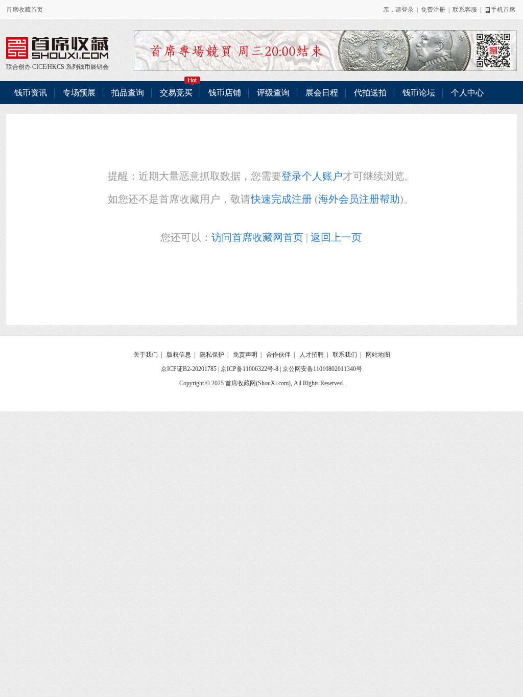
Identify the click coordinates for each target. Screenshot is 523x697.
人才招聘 (311, 354)
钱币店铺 (224, 92)
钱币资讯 (30, 92)
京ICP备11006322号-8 (249, 368)
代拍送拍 (370, 92)
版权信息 (179, 354)
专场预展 (79, 92)
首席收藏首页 (24, 9)
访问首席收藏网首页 (257, 237)
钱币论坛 (418, 92)
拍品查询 (127, 92)
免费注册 (433, 9)
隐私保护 (212, 354)
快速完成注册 (281, 199)
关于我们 (145, 354)
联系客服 (465, 9)
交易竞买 (176, 92)
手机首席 (503, 9)
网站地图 (378, 354)
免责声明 (245, 354)
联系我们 (344, 354)
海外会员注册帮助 (359, 199)
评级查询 (273, 92)
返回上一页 (336, 237)
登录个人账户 (312, 176)
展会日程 (321, 92)
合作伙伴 (278, 354)
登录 (407, 9)
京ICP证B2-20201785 (189, 368)
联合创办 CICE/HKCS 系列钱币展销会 (57, 48)
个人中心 (467, 92)
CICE (39, 66)
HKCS (55, 66)
